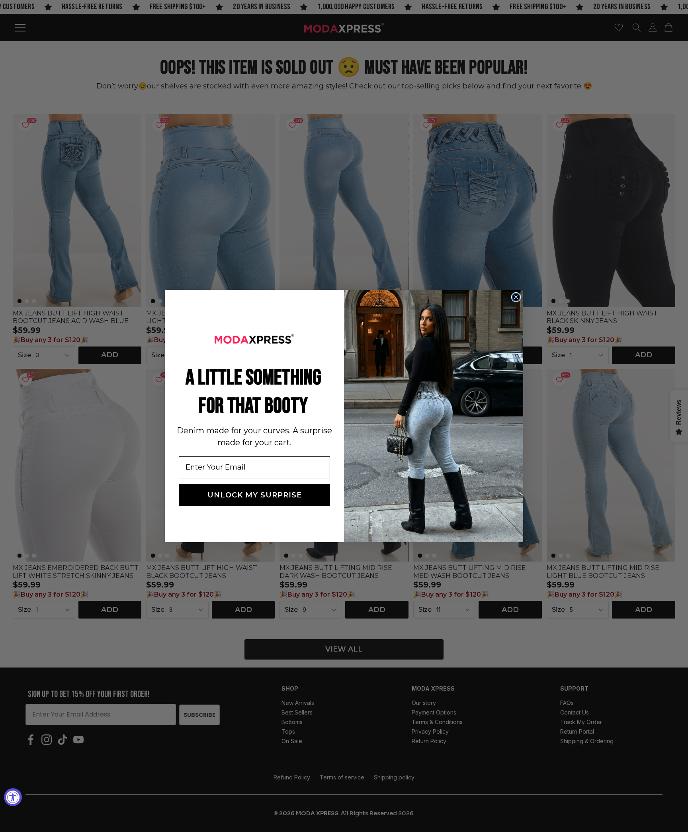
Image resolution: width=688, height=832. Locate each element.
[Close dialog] (516, 297)
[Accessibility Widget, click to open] (13, 797)
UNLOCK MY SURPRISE (254, 495)
